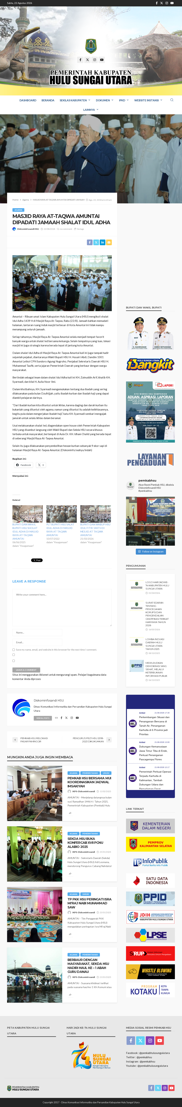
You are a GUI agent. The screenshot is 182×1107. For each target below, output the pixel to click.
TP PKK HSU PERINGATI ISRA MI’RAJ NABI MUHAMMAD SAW (90, 903)
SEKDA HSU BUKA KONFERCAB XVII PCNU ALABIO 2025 (85, 843)
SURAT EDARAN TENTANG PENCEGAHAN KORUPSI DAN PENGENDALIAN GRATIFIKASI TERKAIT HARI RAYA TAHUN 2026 (157, 614)
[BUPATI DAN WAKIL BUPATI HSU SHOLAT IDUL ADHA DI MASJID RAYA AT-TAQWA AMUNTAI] (27, 514)
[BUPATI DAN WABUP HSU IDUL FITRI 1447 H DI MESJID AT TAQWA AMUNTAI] (95, 514)
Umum (106, 773)
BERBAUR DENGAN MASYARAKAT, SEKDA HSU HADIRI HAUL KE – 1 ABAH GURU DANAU (88, 966)
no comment (66, 229)
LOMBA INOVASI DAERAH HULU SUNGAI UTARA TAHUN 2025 (155, 644)
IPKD (122, 100)
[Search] (172, 100)
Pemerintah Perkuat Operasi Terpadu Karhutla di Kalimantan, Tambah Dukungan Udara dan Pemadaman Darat (155, 780)
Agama (18, 210)
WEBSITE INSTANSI (146, 100)
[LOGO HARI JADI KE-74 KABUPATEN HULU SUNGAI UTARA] (137, 585)
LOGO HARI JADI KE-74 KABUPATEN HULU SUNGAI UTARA (157, 585)
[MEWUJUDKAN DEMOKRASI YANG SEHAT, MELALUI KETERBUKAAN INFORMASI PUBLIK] (137, 666)
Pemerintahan (90, 773)
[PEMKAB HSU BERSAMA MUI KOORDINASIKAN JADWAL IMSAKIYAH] (34, 793)
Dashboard (28, 100)
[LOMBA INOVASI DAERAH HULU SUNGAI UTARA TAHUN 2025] (137, 642)
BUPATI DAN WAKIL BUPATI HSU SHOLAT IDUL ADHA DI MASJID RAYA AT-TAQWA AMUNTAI (25, 531)
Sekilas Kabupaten (73, 100)
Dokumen (103, 100)
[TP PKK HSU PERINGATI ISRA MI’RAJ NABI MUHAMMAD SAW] (34, 914)
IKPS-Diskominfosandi (83, 791)
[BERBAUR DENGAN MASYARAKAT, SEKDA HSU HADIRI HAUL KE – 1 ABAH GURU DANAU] (34, 975)
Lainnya (89, 109)
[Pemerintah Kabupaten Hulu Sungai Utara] (91, 46)
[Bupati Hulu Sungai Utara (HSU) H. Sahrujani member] (150, 521)
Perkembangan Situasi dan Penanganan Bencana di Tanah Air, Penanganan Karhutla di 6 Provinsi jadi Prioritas (154, 726)
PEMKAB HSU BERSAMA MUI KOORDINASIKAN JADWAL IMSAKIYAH (89, 782)
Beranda (48, 100)
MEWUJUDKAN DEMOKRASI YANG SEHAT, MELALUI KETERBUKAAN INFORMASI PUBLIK (156, 669)
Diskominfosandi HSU (28, 229)
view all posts (42, 718)
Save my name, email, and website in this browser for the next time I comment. (56, 650)
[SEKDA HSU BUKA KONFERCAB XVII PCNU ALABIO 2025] (34, 854)
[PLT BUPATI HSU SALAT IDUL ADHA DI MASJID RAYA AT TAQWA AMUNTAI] (61, 514)
